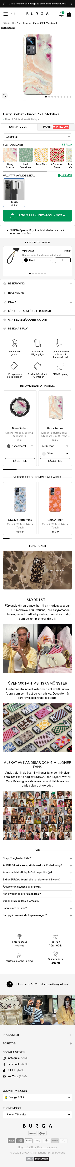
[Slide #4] (58, 97)
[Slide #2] (52, 97)
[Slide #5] (61, 97)
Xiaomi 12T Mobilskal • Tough (20, 526)
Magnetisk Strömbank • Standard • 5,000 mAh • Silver (55, 435)
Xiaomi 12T (8, 23)
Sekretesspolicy (47, 1147)
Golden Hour (55, 520)
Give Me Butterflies (20, 520)
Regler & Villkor (27, 1147)
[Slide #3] (55, 97)
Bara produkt (18, 127)
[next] (71, 3)
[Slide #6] (64, 97)
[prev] (3, 3)
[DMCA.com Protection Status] (37, 1159)
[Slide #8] (70, 97)
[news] (61, 14)
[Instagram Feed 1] (37, 1010)
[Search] (14, 14)
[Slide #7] (67, 97)
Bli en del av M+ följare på (42, 984)
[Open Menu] (5, 14)
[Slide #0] (46, 97)
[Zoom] (5, 95)
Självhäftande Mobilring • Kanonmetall (20, 434)
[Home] (38, 14)
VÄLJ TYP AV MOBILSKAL (19, 175)
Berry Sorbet (20, 428)
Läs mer (66, 175)
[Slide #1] (49, 97)
